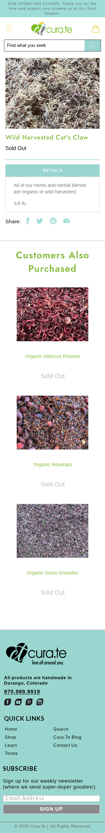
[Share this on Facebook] (28, 221)
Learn (11, 745)
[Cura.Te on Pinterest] (29, 702)
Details (52, 170)
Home (11, 729)
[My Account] (9, 28)
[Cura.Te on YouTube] (18, 702)
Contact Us (65, 745)
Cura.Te (38, 826)
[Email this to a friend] (66, 221)
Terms (11, 753)
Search (61, 729)
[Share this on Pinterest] (53, 221)
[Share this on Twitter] (39, 221)
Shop (10, 737)
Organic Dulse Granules (53, 530)
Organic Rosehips (53, 422)
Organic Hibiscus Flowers (53, 314)
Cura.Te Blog (67, 737)
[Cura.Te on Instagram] (39, 702)
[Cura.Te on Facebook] (7, 702)
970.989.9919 (22, 692)
